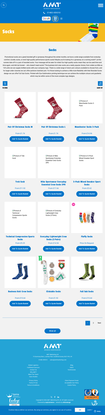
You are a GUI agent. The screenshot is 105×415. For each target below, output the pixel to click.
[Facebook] (55, 397)
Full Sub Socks (87, 291)
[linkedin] (58, 397)
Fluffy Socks (87, 236)
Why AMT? (33, 372)
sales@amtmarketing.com (58, 360)
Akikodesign (67, 402)
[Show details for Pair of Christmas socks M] (20, 107)
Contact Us (33, 370)
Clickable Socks (53, 291)
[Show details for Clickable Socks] (53, 272)
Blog (71, 365)
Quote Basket (61, 18)
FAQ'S (72, 367)
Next (99, 323)
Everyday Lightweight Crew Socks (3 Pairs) (53, 238)
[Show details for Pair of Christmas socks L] (53, 107)
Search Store (3, 5)
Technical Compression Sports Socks (20, 238)
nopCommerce (49, 402)
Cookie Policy (71, 385)
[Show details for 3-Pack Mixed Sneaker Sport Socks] (87, 162)
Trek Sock (20, 181)
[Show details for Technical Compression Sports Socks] (20, 217)
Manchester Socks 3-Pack (87, 127)
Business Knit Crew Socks (20, 291)
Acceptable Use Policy (72, 383)
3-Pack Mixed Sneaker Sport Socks (86, 183)
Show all (52, 331)
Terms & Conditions (33, 385)
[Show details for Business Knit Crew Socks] (20, 272)
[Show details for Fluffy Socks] (87, 217)
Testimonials (72, 370)
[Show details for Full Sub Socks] (87, 272)
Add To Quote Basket (20, 139)
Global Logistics (33, 365)
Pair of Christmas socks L (53, 127)
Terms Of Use (33, 383)
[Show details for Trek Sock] (20, 162)
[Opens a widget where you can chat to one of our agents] (97, 411)
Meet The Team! (33, 374)
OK (80, 410)
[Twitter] (51, 397)
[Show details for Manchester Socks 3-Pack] (87, 107)
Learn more (91, 410)
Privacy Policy (33, 380)
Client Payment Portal (71, 380)
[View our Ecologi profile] (14, 402)
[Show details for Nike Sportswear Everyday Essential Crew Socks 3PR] (53, 162)
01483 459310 (53, 13)
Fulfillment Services (33, 367)
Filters (5, 83)
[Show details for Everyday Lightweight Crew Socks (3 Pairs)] (53, 217)
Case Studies (33, 376)
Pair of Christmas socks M (20, 127)
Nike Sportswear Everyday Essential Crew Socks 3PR (53, 183)
